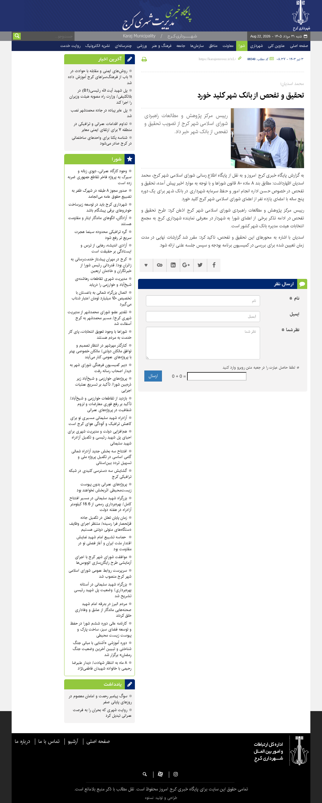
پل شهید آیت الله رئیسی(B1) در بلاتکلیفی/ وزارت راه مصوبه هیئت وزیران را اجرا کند (100, 96)
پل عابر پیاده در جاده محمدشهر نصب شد (101, 113)
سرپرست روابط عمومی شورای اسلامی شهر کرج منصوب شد (100, 573)
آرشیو (73, 741)
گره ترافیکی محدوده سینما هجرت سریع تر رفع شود (103, 235)
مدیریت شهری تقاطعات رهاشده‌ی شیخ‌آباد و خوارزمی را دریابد (103, 281)
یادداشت (113, 684)
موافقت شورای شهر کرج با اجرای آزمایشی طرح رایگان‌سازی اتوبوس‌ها (103, 560)
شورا (242, 46)
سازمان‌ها (197, 46)
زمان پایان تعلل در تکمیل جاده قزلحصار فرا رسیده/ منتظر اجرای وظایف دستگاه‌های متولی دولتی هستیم (100, 523)
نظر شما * (290, 330)
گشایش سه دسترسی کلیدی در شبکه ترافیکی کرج (100, 473)
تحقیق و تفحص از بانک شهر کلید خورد (249, 95)
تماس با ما (48, 741)
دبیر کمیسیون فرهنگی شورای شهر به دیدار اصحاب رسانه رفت (100, 368)
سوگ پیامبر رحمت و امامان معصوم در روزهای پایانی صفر (100, 699)
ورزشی (142, 46)
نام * (294, 298)
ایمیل (294, 314)
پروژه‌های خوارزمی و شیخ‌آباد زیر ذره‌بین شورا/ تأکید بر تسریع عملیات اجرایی (103, 384)
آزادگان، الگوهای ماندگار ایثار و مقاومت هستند (99, 221)
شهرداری (256, 46)
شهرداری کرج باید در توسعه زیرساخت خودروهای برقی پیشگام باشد (100, 207)
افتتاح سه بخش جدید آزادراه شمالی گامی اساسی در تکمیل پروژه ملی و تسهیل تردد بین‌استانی (101, 457)
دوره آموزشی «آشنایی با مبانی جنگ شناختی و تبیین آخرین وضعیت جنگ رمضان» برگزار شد (102, 649)
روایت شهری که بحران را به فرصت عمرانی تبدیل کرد (102, 713)
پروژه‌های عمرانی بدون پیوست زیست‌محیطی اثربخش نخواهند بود (104, 487)
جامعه (180, 46)
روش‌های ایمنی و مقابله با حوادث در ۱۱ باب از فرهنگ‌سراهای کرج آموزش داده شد (100, 77)
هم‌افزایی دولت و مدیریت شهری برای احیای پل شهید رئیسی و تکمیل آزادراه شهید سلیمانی (99, 437)
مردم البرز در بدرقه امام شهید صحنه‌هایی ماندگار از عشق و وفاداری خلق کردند (103, 610)
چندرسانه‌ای (123, 46)
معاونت (228, 46)
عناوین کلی (276, 46)
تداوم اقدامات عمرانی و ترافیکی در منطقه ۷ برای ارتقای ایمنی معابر (103, 127)
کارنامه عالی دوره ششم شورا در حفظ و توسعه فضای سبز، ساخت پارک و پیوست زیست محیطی (100, 629)
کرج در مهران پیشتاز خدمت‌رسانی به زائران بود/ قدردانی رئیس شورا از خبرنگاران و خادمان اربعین (101, 265)
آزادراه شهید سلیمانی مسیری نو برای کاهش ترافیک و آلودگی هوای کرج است (100, 421)
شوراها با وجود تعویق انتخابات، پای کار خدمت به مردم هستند (99, 334)
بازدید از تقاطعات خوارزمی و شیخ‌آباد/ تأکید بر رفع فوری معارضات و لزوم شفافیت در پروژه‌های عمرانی (100, 404)
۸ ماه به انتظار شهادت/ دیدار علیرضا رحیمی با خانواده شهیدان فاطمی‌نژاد (101, 665)
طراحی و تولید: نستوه (161, 798)
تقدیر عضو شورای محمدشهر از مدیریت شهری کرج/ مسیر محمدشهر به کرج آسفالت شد (99, 318)
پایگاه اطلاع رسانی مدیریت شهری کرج (162, 15)
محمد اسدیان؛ (292, 84)
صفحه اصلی (299, 46)
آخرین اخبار (110, 59)
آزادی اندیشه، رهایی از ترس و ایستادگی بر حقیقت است (105, 248)
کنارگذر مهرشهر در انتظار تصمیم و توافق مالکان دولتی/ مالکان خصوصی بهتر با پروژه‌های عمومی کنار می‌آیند (100, 351)
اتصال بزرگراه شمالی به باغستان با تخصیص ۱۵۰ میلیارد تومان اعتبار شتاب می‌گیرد (101, 298)
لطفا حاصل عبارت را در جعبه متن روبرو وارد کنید (261, 367)
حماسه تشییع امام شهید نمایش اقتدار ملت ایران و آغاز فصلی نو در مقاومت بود (103, 543)
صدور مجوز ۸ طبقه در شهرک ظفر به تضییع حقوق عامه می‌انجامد (101, 193)
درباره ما (22, 741)
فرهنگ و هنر (161, 46)
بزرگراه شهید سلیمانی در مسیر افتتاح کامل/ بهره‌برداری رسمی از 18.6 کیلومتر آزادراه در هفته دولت (100, 504)
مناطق (213, 46)
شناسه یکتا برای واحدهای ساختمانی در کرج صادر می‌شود (102, 140)
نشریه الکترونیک (97, 46)
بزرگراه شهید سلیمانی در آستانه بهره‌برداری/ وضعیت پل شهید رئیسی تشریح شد (102, 590)
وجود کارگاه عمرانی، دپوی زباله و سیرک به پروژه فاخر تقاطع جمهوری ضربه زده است (99, 177)
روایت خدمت (70, 46)
